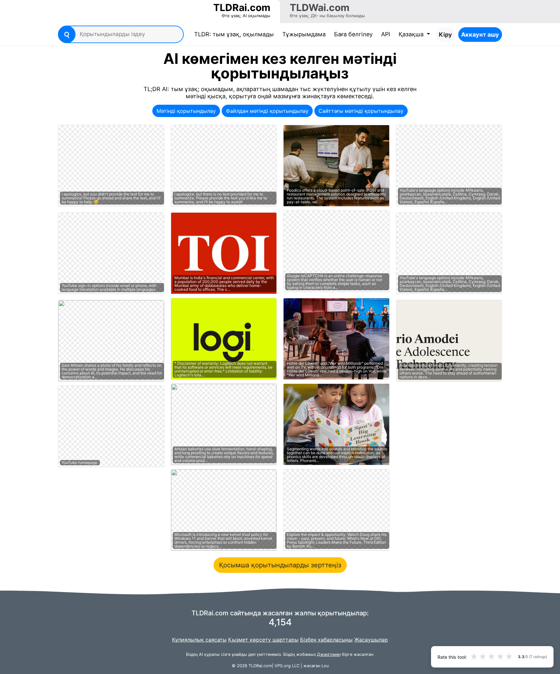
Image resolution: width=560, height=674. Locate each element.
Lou (325, 665)
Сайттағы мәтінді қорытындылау (361, 111)
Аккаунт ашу (480, 34)
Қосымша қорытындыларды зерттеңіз (280, 565)
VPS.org (282, 665)
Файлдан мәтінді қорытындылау (267, 111)
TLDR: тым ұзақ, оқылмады (235, 34)
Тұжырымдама (304, 34)
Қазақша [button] (412, 34)
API (385, 34)
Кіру (445, 34)
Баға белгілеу (353, 34)
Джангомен (329, 654)
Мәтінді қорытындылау (186, 111)
